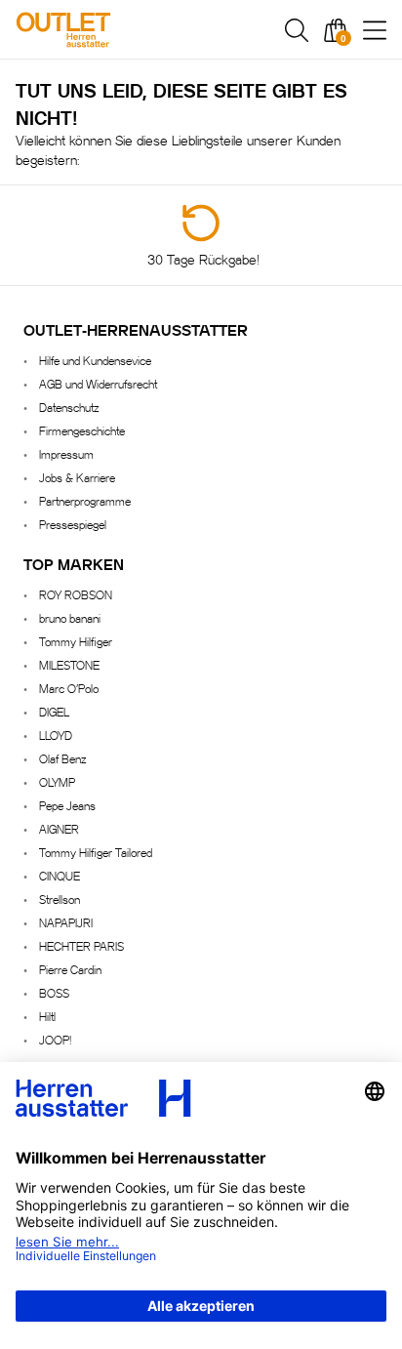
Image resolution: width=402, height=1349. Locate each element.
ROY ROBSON (75, 594)
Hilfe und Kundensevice (95, 359)
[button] (296, 30)
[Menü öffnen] (374, 30)
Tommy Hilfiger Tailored (95, 851)
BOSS (54, 992)
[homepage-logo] (119, 30)
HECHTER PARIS (81, 945)
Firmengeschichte (82, 430)
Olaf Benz (62, 758)
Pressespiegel (72, 523)
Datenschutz (69, 406)
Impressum (66, 453)
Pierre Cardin (70, 968)
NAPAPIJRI (66, 922)
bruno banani (69, 617)
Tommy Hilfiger (75, 640)
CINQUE (59, 875)
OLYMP (57, 781)
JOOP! (55, 1039)
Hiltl (47, 1015)
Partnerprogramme (85, 500)
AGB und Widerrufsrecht (98, 383)
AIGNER (59, 828)
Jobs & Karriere (77, 476)
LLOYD (55, 734)
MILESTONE (69, 664)
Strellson (59, 898)
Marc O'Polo (69, 687)
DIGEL (54, 711)
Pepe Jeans (67, 804)
